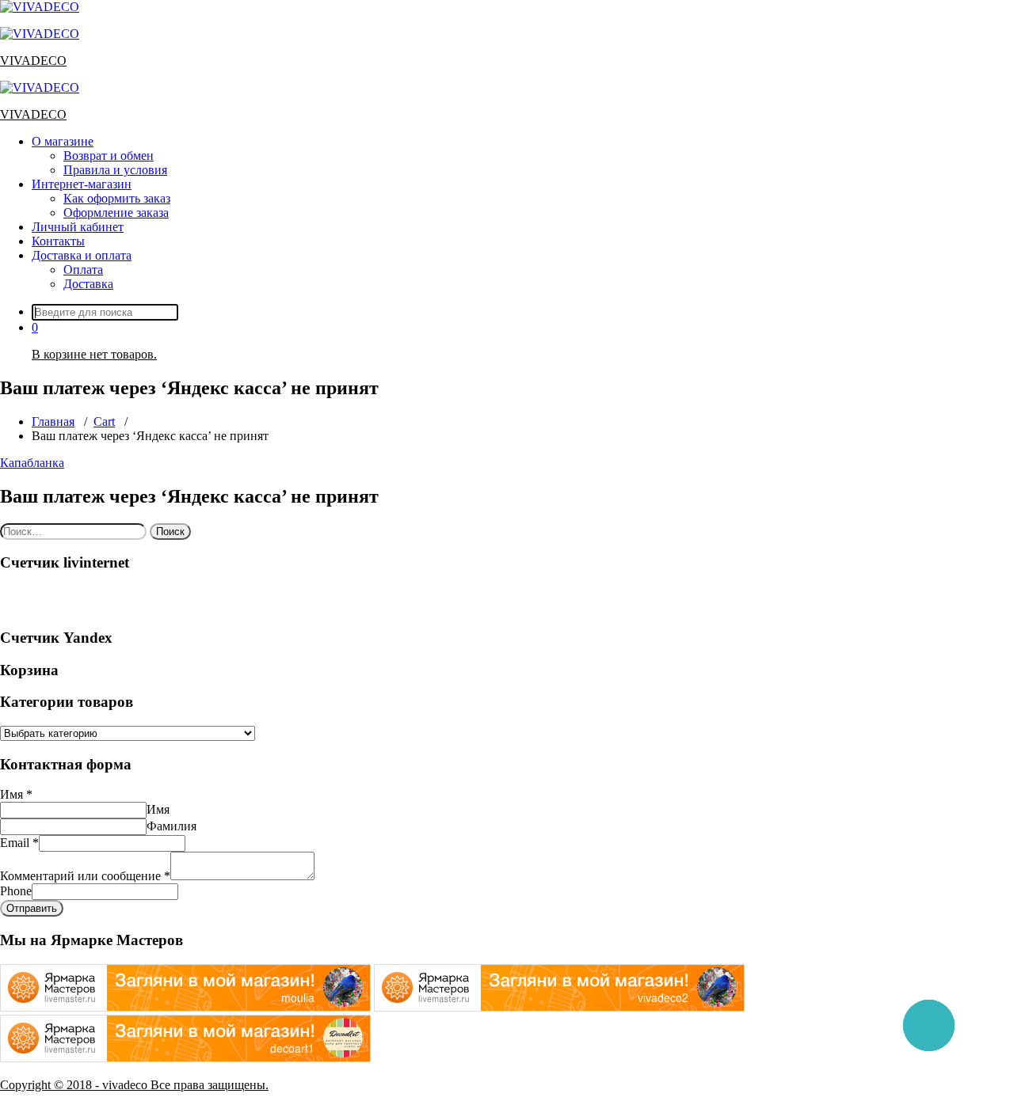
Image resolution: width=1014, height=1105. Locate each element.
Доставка (88, 283)
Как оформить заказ (116, 198)
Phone (16, 891)
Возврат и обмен (108, 155)
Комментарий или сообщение (85, 876)
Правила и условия (115, 170)
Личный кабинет (78, 227)
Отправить (31, 908)
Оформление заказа (116, 212)
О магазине (62, 141)
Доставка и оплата (82, 255)
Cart (104, 421)
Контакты (58, 241)
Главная (53, 421)
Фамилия (171, 826)
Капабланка (32, 462)
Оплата (83, 269)
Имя (16, 794)
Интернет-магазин (82, 184)
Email (19, 842)
